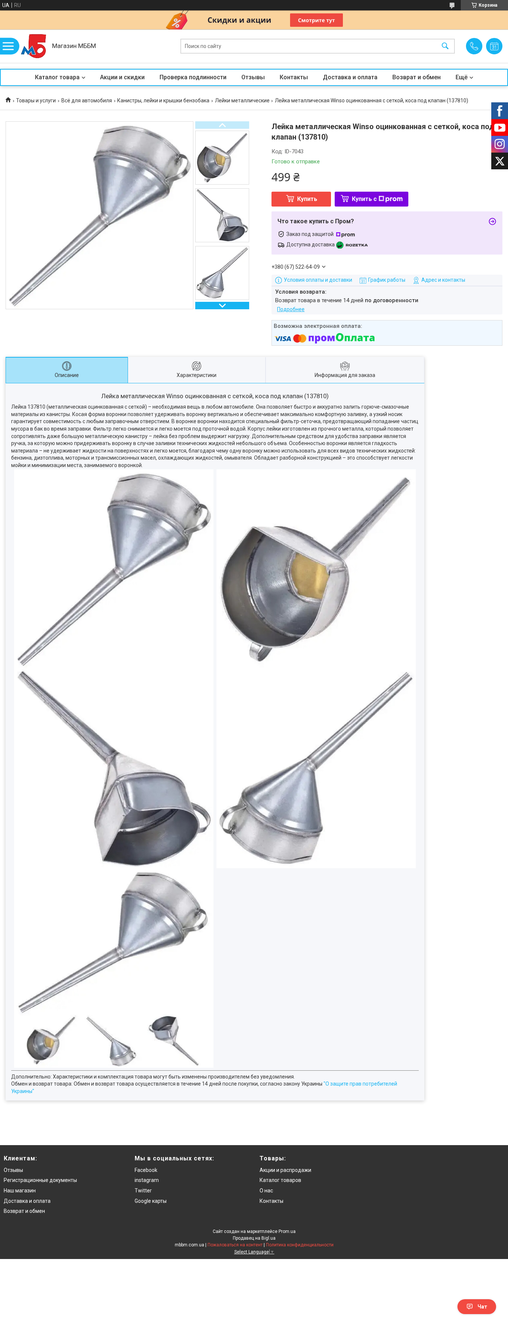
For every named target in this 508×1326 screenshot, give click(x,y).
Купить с (364, 198)
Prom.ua (287, 1231)
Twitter (143, 1191)
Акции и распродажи (285, 1170)
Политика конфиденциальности (300, 1244)
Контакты (294, 77)
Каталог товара (57, 77)
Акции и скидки (122, 77)
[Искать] (445, 46)
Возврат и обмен (416, 77)
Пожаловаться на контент (235, 1244)
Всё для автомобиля (86, 100)
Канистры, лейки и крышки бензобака (163, 100)
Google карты (151, 1201)
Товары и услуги (36, 100)
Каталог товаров (280, 1180)
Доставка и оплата (350, 77)
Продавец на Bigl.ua (254, 1238)
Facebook (146, 1170)
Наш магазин (20, 1191)
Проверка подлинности (193, 77)
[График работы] (494, 46)
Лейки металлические (242, 100)
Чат (482, 1307)
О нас (266, 1191)
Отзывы (253, 77)
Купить (307, 198)
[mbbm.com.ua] (33, 46)
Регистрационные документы (40, 1180)
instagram (147, 1180)
